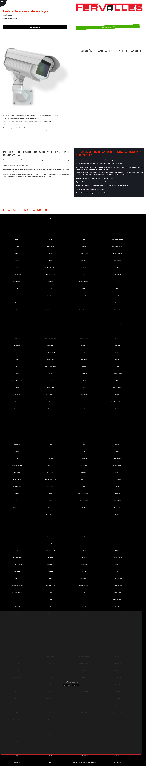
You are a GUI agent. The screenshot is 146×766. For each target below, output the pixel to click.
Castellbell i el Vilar (50, 514)
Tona (17, 550)
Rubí (50, 232)
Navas (84, 239)
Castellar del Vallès (17, 486)
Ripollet (117, 232)
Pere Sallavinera (50, 345)
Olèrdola (17, 373)
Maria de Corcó (117, 430)
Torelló (17, 352)
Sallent (17, 253)
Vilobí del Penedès (117, 465)
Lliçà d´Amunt (50, 472)
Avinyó (83, 536)
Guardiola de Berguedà (17, 430)
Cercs (50, 599)
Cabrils (17, 578)
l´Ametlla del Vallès (84, 415)
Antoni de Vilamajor (117, 578)
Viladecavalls (84, 529)
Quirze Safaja (84, 479)
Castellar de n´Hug (117, 564)
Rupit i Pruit (117, 345)
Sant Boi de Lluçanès (50, 507)
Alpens (17, 260)
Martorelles (17, 408)
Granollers (84, 430)
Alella (50, 260)
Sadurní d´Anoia (83, 521)
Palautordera (84, 331)
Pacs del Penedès (50, 246)
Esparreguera (84, 302)
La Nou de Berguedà (17, 592)
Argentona (17, 359)
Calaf (17, 514)
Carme (117, 366)
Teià (84, 592)
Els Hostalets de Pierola (84, 324)
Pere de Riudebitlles (84, 309)
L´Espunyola (50, 415)
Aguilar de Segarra (84, 218)
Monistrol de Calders (117, 493)
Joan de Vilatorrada (117, 458)
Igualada (84, 274)
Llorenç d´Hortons (50, 225)
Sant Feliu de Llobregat (50, 338)
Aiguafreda (83, 260)
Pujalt (84, 225)
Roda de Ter (84, 232)
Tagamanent (117, 444)
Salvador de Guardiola (17, 564)
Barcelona (17, 218)
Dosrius (84, 380)
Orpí (17, 755)
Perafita (17, 387)
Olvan (117, 281)
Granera (50, 500)
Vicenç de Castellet (117, 557)
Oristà (50, 755)
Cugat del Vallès (50, 521)
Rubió (117, 486)
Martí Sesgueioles (17, 281)
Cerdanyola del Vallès (17, 423)
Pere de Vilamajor (50, 564)
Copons (17, 302)
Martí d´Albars (84, 267)
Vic (84, 444)
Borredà (17, 451)
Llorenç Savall (17, 225)
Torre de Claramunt (17, 274)
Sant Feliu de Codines (117, 246)
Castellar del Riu (84, 564)
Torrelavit (50, 529)
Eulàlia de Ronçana (84, 338)
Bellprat (50, 218)
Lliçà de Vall (17, 472)
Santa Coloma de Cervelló (50, 366)
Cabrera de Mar (50, 281)
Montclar (84, 288)
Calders (17, 543)
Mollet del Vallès (17, 316)
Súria (84, 408)
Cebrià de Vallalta (17, 507)
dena (50, 373)
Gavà (84, 387)
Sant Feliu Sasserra (50, 309)
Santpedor (17, 239)
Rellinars (84, 246)
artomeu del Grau (117, 507)
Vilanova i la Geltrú (17, 437)
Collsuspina (50, 302)
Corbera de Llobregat (117, 295)
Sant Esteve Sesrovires (50, 331)
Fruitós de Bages (17, 479)
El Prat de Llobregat (117, 324)
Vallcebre (17, 401)
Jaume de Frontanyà (17, 465)
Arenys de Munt (50, 359)
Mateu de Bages (117, 274)
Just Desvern (17, 338)
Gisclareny (84, 514)
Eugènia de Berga (84, 401)
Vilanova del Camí (17, 529)
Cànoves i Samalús (17, 557)
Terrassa (50, 592)
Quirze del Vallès (117, 479)
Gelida (50, 239)
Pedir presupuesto (34, 27)
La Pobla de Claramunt (117, 585)
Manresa (17, 493)
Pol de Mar (117, 267)
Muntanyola (50, 543)
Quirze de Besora (84, 500)
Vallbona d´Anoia (84, 394)
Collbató (117, 451)
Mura (17, 232)
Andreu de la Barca (84, 253)
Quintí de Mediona (84, 578)
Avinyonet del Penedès (50, 536)
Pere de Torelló (83, 472)
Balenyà (17, 331)
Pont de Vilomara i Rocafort (50, 267)
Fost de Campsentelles (50, 479)
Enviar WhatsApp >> (107, 27)
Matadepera (17, 571)
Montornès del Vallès (50, 423)
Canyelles (117, 550)
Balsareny (117, 338)
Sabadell (50, 493)
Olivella (50, 288)
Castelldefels (84, 373)
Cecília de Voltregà (117, 521)
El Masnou (50, 324)
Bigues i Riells (117, 359)
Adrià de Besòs (84, 571)
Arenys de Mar (84, 359)
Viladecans (117, 529)
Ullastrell (84, 606)
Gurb (17, 500)
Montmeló (84, 423)
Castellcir (17, 599)
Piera (117, 380)
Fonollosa (117, 514)
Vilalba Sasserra (84, 755)
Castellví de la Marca (17, 606)
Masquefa (50, 571)
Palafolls (17, 246)
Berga (17, 366)
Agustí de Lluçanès (117, 253)
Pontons (17, 267)
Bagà (117, 571)
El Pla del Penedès (17, 324)
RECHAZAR (67, 685)
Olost (17, 288)
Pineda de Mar (117, 437)
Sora (84, 352)
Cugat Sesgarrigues (83, 585)
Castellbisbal (17, 444)
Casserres (84, 366)
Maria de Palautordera (17, 380)
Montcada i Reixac (50, 274)
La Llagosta (117, 472)
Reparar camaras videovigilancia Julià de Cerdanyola (84, 762)
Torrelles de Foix (117, 218)
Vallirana (50, 762)
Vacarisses (50, 408)
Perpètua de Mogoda (84, 295)
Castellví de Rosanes (117, 599)
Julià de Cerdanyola (50, 550)
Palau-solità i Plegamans (117, 239)
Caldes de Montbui (17, 309)
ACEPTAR (75, 685)
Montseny (84, 543)
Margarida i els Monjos (117, 316)
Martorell (17, 458)
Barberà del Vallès (50, 394)
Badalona (17, 536)
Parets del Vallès (50, 387)
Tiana (50, 578)
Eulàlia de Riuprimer (50, 401)
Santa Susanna (50, 295)
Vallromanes (17, 762)
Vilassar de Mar (117, 543)
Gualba (50, 430)
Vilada (50, 444)
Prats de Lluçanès (117, 260)
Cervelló (117, 415)
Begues (117, 288)
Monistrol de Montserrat (83, 493)
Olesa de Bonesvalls (17, 394)
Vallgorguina (17, 345)
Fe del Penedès (117, 592)
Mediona (117, 352)
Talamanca (117, 423)
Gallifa (17, 295)
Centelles (84, 599)
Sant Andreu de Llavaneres (17, 585)
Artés (84, 451)
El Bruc (50, 380)
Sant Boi (84, 507)
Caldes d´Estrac (117, 536)
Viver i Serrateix (84, 465)
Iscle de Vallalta (83, 345)
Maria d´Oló (117, 606)
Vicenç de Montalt (117, 500)
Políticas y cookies (117, 762)
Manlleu (117, 331)
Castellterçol (50, 606)
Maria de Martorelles (117, 373)
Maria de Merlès (83, 316)
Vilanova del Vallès (50, 585)
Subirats (117, 408)
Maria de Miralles (50, 316)
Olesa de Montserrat (117, 387)
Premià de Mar (117, 309)
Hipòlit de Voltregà (117, 302)
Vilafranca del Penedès (84, 281)
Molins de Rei (50, 486)
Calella (83, 486)
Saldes (17, 415)
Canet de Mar (84, 557)
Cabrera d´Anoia (50, 465)
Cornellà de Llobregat (50, 352)
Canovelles (50, 557)
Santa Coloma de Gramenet (117, 401)
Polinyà (50, 437)
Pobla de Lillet (84, 437)
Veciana (117, 755)
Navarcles (117, 225)
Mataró (50, 253)
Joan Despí (83, 550)
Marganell (50, 458)
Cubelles (117, 394)
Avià (50, 451)
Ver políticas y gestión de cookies (71, 682)
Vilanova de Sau (83, 458)
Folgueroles (17, 521)
